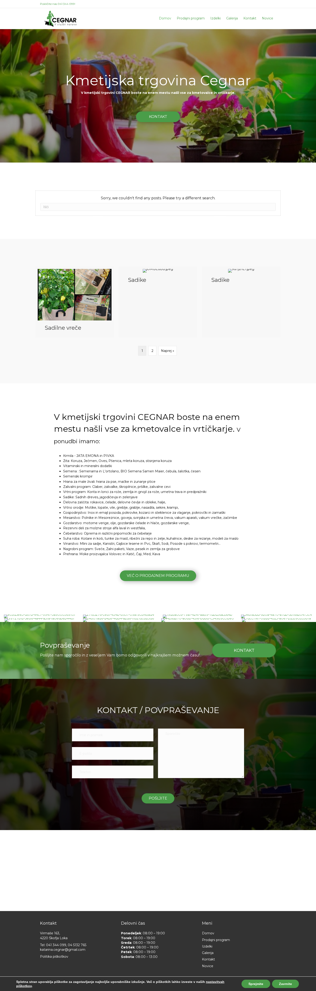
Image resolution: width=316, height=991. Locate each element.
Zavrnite (285, 984)
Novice (267, 18)
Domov (165, 18)
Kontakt (249, 18)
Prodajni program (191, 18)
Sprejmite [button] (255, 984)
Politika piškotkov (54, 956)
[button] (158, 116)
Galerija (232, 18)
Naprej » (167, 351)
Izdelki (215, 18)
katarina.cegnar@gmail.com (62, 950)
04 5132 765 (77, 945)
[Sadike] (158, 302)
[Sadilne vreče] (74, 302)
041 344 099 (66, 4)
